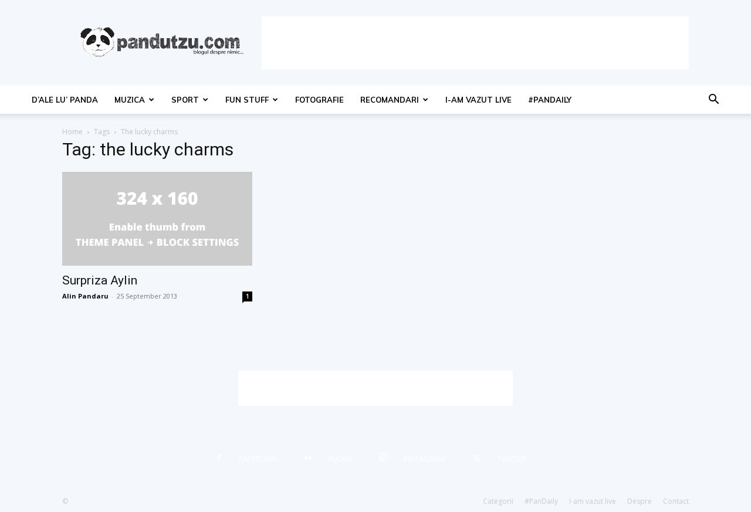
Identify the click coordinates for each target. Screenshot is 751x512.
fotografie (319, 99)
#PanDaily (549, 99)
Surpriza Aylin (99, 280)
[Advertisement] (475, 42)
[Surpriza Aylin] (157, 219)
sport (185, 99)
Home (72, 132)
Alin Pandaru (85, 295)
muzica (129, 99)
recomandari (389, 99)
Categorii (498, 501)
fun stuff (247, 99)
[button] (713, 100)
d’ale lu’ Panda (65, 99)
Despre (639, 501)
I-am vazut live (478, 99)
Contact (676, 501)
